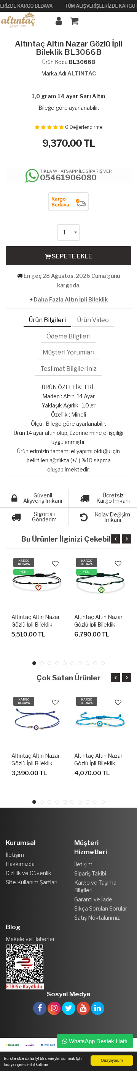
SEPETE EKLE (71, 256)
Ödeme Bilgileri (68, 336)
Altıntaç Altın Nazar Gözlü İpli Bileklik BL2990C (35, 763)
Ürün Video (93, 320)
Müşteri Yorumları (68, 352)
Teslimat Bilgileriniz (68, 368)
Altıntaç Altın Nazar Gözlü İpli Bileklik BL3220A (98, 624)
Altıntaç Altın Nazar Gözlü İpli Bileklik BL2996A (98, 763)
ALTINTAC (81, 73)
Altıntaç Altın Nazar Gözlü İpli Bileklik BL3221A (35, 624)
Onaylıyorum (112, 1060)
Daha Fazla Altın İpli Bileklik (71, 299)
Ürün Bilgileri (47, 320)
